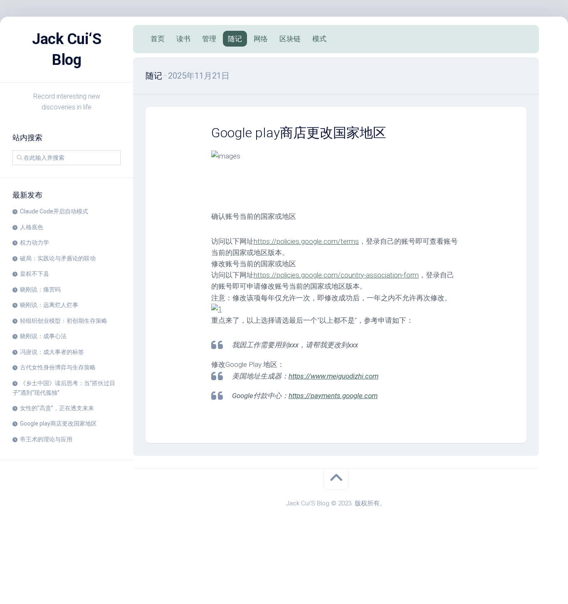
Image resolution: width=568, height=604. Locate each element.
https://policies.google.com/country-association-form (336, 275)
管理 (209, 39)
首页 (158, 39)
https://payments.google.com (333, 395)
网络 (261, 39)
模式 (319, 39)
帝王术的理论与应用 (46, 439)
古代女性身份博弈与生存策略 (58, 367)
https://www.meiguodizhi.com (333, 376)
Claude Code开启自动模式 (54, 211)
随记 (235, 39)
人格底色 (31, 227)
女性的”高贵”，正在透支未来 (57, 408)
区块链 (290, 39)
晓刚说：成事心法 (43, 336)
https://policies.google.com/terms (306, 241)
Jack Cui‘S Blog (66, 49)
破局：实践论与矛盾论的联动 (58, 258)
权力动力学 (34, 242)
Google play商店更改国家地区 (58, 423)
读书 (183, 39)
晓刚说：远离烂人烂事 (49, 305)
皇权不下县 (34, 273)
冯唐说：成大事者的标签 (52, 352)
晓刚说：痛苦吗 (40, 289)
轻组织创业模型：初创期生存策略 (63, 320)
